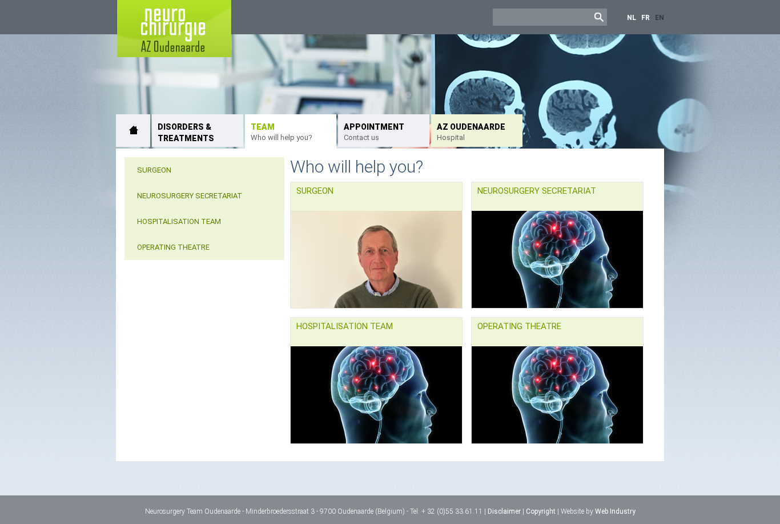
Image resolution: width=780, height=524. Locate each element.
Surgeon (154, 170)
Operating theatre (173, 247)
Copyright (541, 511)
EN (659, 18)
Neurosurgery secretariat (189, 195)
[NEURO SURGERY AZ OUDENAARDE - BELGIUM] (133, 130)
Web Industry (615, 511)
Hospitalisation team (179, 221)
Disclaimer (504, 511)
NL (631, 18)
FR (645, 18)
